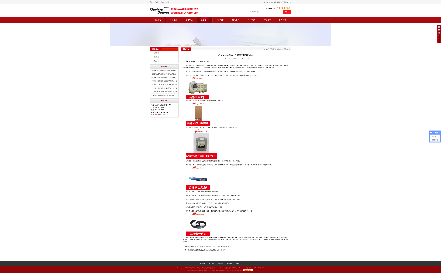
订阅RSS (238, 263)
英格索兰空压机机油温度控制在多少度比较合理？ (205, 250)
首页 (274, 49)
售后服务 (235, 20)
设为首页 (267, 2)
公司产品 (189, 20)
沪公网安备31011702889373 (255, 268)
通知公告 (156, 61)
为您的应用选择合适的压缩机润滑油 (163, 95)
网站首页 (157, 20)
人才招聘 (251, 20)
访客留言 (267, 20)
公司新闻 (156, 53)
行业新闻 (156, 57)
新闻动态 (280, 49)
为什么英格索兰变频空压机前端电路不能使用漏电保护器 (207, 246)
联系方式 (282, 20)
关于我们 (211, 263)
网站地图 (280, 2)
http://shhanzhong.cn (161, 115)
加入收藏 (273, 2)
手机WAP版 (287, 2)
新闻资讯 (204, 20)
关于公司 (173, 20)
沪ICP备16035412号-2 (194, 268)
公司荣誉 (220, 20)
